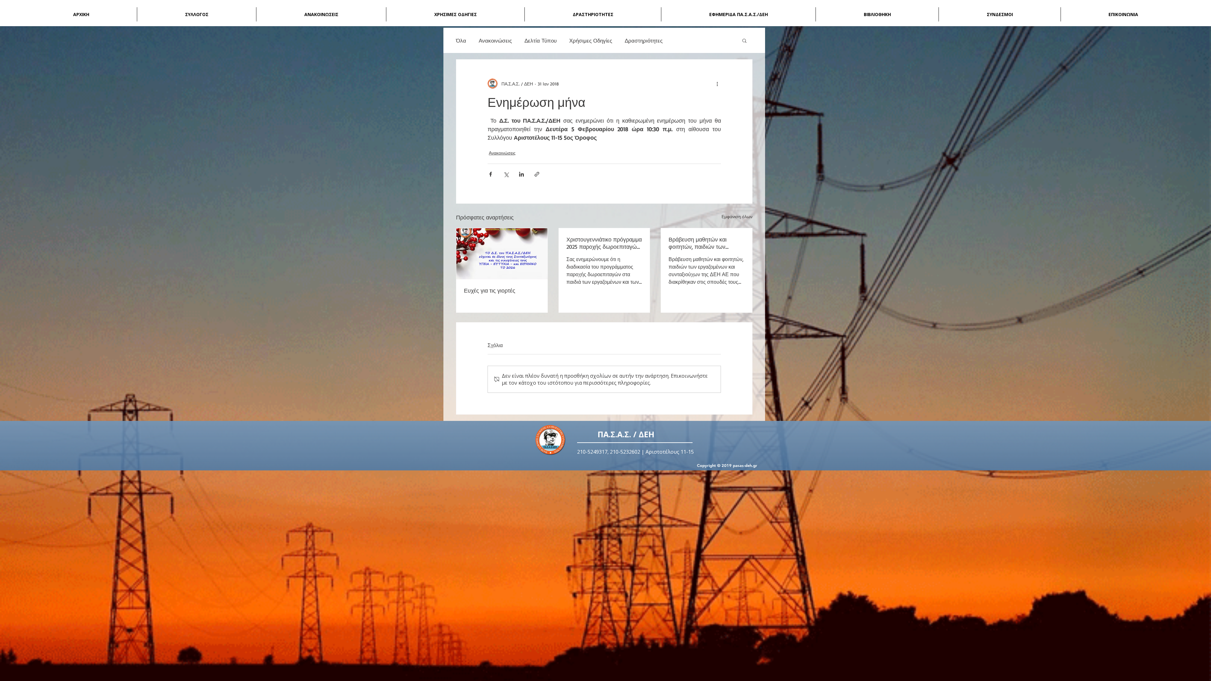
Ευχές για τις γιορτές (489, 290)
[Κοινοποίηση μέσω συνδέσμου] (537, 174)
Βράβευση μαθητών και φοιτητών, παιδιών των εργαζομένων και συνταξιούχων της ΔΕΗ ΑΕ (702, 243)
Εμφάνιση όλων (737, 216)
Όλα (461, 40)
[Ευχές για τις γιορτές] (501, 253)
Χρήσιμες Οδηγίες (590, 40)
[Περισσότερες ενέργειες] (717, 83)
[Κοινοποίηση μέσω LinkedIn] (521, 174)
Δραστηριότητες (644, 40)
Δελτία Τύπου (540, 40)
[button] (744, 40)
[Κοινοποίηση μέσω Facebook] (491, 174)
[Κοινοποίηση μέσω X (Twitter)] (506, 174)
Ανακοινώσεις (495, 40)
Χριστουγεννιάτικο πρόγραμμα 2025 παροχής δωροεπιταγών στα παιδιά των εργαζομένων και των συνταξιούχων (604, 243)
